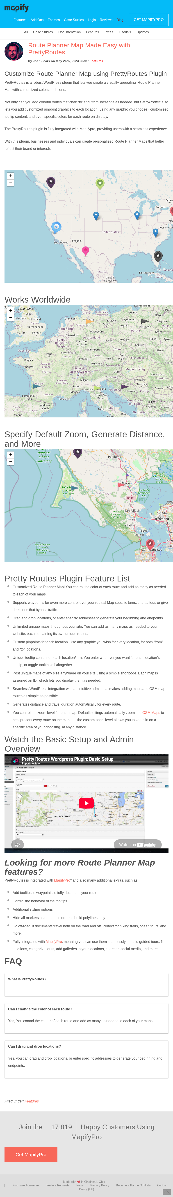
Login (92, 20)
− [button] (10, 183)
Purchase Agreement (26, 1185)
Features (20, 20)
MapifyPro (17, 8)
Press (109, 32)
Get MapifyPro (149, 20)
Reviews (106, 20)
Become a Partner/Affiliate (133, 1185)
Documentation (69, 32)
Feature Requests (58, 1185)
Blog (120, 20)
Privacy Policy (99, 1185)
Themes (54, 20)
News (80, 1185)
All (26, 32)
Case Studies (74, 20)
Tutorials (125, 32)
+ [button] (10, 176)
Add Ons (37, 20)
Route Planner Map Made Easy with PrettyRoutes (79, 49)
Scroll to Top (167, 1192)
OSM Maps (151, 713)
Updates (143, 32)
